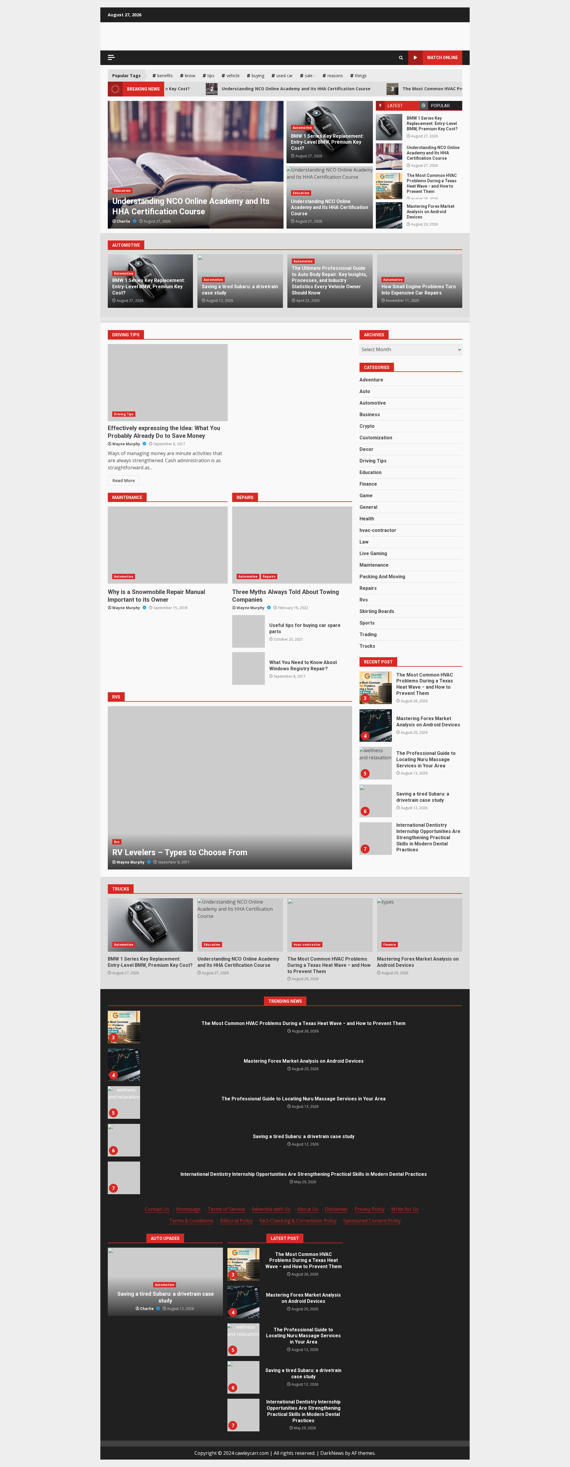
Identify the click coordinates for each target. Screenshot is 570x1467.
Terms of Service (226, 1209)
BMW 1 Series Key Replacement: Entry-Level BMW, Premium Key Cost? (389, 127)
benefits (165, 75)
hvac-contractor (127, 190)
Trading (368, 634)
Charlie (124, 221)
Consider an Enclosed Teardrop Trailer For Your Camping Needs (230, 787)
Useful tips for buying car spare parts (248, 631)
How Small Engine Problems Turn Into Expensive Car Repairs (418, 290)
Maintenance (374, 565)
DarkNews (332, 1453)
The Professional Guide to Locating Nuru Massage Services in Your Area (375, 725)
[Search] (401, 58)
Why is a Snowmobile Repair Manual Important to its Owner (168, 545)
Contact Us (157, 1209)
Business (370, 414)
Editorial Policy (236, 1220)
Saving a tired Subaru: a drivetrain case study (375, 763)
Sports (367, 623)
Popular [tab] (440, 105)
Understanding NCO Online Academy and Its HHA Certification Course (241, 88)
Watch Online (442, 57)
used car (284, 75)
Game (366, 495)
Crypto (367, 426)
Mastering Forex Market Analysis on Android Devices (389, 215)
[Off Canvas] (111, 57)
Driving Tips (124, 414)
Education (301, 193)
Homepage (188, 1209)
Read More (124, 480)
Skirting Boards (377, 611)
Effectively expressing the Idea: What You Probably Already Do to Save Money (168, 382)
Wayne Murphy (126, 443)
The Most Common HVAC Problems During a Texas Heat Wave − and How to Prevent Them (444, 88)
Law (364, 542)
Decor (366, 449)
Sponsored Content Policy (372, 1220)
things (361, 75)
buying (258, 75)
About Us (307, 1209)
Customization (376, 438)
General (368, 507)
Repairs (269, 576)
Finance (368, 484)
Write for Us (405, 1209)
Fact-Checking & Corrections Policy (297, 1220)
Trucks (367, 646)
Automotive (302, 128)
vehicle (233, 75)
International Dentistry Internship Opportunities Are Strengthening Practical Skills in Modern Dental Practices (375, 801)
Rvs (117, 842)
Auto (365, 391)
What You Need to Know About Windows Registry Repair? (248, 668)
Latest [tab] (395, 105)
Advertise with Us (271, 1209)
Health (367, 519)
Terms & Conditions (191, 1220)
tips (211, 75)
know (190, 75)
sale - (310, 75)
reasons (335, 75)
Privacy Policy (369, 1209)
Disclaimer (336, 1209)
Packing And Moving (382, 576)
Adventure (371, 380)
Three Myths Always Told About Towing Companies (292, 545)
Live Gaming (373, 553)
